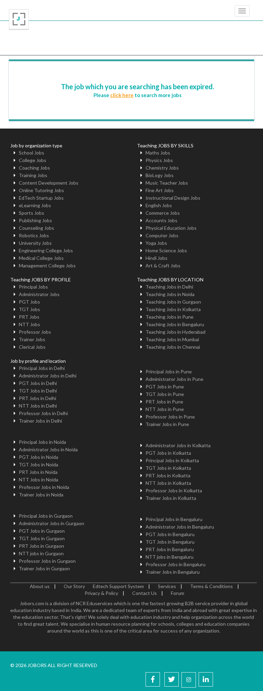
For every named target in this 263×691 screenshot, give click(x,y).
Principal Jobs (33, 287)
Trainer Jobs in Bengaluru (173, 572)
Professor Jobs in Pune (170, 417)
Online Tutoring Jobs (41, 190)
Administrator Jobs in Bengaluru (180, 527)
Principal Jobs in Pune (169, 371)
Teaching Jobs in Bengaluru (175, 324)
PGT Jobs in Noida (38, 457)
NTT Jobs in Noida (38, 479)
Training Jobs (33, 175)
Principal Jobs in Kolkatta (172, 460)
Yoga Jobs (156, 243)
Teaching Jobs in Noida (170, 294)
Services (167, 586)
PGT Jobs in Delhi (38, 383)
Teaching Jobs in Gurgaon (173, 302)
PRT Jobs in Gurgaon (41, 546)
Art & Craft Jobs (163, 265)
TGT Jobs (29, 309)
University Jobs (35, 243)
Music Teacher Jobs (167, 183)
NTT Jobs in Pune (165, 409)
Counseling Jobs (36, 228)
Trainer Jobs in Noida (41, 494)
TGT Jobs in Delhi (38, 391)
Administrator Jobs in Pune (174, 379)
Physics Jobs (159, 160)
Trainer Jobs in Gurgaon (44, 568)
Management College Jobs (47, 265)
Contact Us (144, 593)
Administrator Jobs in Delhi (47, 375)
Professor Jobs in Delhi (43, 413)
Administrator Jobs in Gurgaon (51, 523)
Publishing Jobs (35, 220)
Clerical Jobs (32, 347)
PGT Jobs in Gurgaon (42, 531)
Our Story (74, 586)
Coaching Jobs (34, 168)
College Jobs (32, 160)
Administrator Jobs (39, 294)
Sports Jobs (31, 213)
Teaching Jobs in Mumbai (172, 339)
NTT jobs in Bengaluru (169, 557)
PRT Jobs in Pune (164, 401)
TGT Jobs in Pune (165, 394)
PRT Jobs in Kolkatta (168, 475)
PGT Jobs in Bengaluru (170, 534)
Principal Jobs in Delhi (42, 368)
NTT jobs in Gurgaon (41, 553)
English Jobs (159, 205)
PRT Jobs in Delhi (37, 398)
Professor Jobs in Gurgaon (47, 561)
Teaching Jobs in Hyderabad (175, 332)
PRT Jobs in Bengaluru (170, 549)
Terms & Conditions (211, 586)
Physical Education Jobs (171, 228)
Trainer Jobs (32, 339)
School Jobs (31, 153)
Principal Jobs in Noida (42, 442)
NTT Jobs (29, 324)
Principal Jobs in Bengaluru (174, 519)
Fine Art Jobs (160, 190)
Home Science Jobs (166, 250)
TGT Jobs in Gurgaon (42, 538)
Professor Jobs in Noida (44, 487)
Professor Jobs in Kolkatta (174, 490)
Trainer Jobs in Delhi (40, 421)
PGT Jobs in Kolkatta (168, 453)
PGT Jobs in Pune (165, 386)
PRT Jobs (29, 317)
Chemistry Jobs (162, 168)
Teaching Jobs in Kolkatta (173, 309)
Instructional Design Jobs (173, 198)
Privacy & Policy (101, 593)
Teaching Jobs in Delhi (169, 287)
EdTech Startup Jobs (41, 198)
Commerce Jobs (163, 213)
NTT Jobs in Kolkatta (168, 483)
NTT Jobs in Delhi (38, 406)
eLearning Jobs (35, 205)
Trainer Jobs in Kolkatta (171, 498)
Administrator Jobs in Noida (48, 449)
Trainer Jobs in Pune (167, 424)
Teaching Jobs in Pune (169, 317)
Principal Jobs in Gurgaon (46, 516)
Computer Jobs (162, 235)
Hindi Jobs (156, 258)
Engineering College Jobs (46, 250)
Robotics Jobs (34, 235)
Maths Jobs (158, 153)
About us (40, 586)
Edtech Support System (118, 586)
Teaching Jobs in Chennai (173, 347)
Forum (177, 593)
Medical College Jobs (41, 258)
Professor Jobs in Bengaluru (175, 564)
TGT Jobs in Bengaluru (170, 542)
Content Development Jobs (48, 183)
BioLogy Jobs (160, 175)
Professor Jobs (35, 332)
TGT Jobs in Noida (38, 464)
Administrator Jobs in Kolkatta (178, 445)
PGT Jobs (29, 302)
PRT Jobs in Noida (38, 472)
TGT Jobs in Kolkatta (168, 468)
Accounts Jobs (161, 220)
